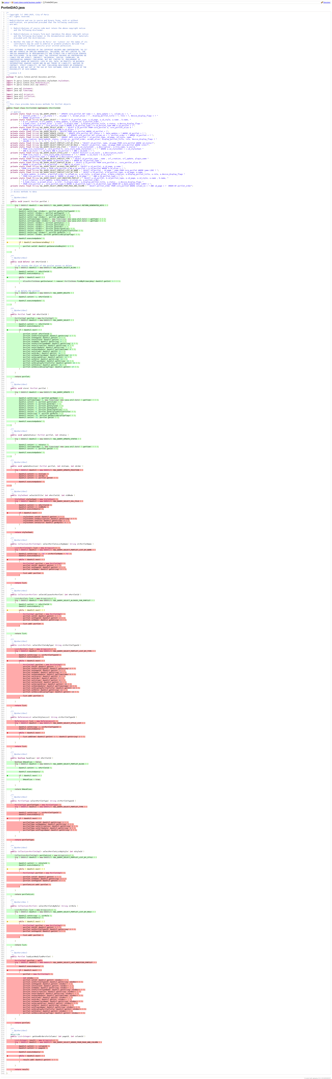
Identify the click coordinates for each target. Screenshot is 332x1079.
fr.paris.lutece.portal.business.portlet (27, 2)
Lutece (6, 2)
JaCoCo (315, 1078)
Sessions (326, 2)
